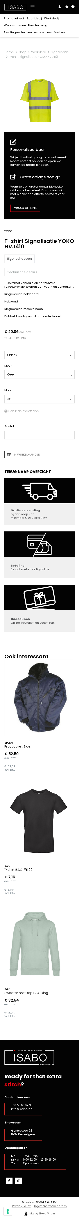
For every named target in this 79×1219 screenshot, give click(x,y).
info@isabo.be (21, 1109)
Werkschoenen (15, 25)
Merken (59, 32)
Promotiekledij (14, 18)
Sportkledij (34, 18)
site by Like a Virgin (42, 1213)
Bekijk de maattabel (23, 411)
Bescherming (37, 25)
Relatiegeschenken (18, 32)
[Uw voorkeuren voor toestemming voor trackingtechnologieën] (8, 1211)
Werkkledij (51, 18)
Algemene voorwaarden (50, 1206)
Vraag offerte (25, 208)
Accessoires (43, 32)
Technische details (22, 272)
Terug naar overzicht (27, 471)
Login (60, 6)
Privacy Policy (21, 1206)
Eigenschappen (19, 258)
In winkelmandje (26, 454)
